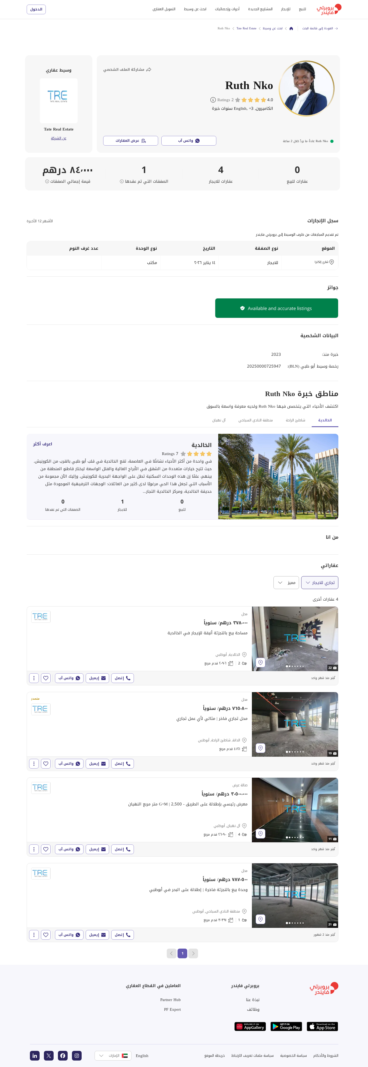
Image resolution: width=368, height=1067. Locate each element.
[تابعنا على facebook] (63, 1056)
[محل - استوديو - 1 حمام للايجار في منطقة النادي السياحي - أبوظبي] (182, 902)
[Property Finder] (291, 28)
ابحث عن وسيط (195, 9)
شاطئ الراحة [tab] (295, 420)
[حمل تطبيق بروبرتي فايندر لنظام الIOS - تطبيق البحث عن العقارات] (322, 1026)
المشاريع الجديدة (260, 9)
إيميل (94, 678)
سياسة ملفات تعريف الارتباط (252, 1055)
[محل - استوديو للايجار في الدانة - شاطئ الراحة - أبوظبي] (182, 731)
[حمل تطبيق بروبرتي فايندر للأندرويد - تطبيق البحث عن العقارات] (286, 1026)
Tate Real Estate (246, 28)
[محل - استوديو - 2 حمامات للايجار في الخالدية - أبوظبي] (182, 645)
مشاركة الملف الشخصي (123, 69)
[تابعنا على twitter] (49, 1056)
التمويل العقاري (163, 9)
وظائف (253, 1009)
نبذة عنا (252, 999)
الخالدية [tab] (325, 420)
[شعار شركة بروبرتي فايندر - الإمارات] (329, 9)
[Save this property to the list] (46, 678)
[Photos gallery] (295, 639)
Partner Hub (170, 999)
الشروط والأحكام (325, 1055)
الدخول (36, 9)
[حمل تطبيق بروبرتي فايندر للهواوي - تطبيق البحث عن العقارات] (250, 1026)
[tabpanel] (182, 477)
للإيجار (285, 9)
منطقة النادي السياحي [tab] (255, 420)
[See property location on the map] (260, 662)
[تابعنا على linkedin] (35, 1056)
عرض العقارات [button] (127, 140)
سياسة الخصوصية (293, 1055)
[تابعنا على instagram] (77, 1056)
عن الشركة (58, 138)
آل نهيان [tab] (218, 420)
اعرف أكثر (42, 444)
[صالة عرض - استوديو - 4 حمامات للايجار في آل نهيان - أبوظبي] (182, 817)
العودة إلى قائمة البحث (317, 28)
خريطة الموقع (214, 1055)
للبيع (302, 9)
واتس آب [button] (185, 140)
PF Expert (172, 1009)
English (142, 1055)
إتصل (119, 678)
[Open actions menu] (34, 678)
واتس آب (66, 678)
